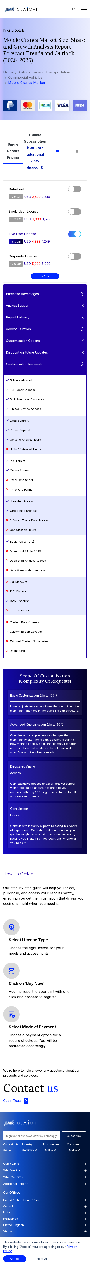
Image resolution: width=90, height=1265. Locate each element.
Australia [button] (45, 1206)
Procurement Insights (51, 1147)
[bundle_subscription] (35, 151)
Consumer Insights (73, 1147)
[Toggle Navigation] (83, 9)
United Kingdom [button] (45, 1225)
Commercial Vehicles (25, 77)
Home (8, 72)
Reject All (41, 1258)
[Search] (74, 9)
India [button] (45, 1212)
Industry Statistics (28, 1147)
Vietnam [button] (45, 1231)
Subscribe (74, 1136)
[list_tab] (57, 151)
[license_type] (13, 151)
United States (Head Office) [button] (45, 1200)
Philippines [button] (45, 1218)
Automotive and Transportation (44, 72)
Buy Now (44, 276)
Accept (15, 1258)
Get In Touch (12, 1101)
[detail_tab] (77, 151)
